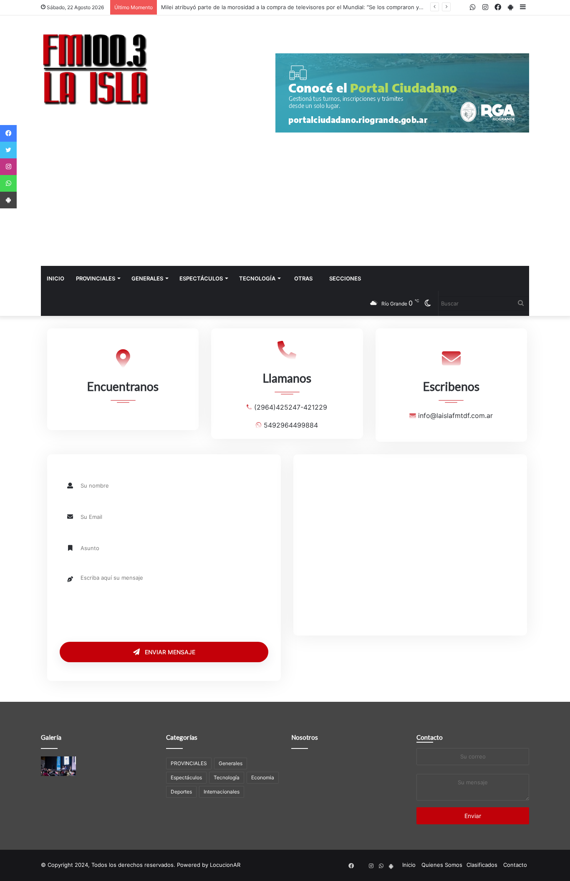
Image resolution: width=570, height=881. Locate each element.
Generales (147, 278)
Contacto (429, 737)
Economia (262, 777)
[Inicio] (95, 68)
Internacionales (222, 791)
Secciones (345, 278)
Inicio (55, 278)
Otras (303, 278)
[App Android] (8, 200)
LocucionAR (225, 864)
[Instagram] (8, 166)
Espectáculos (201, 278)
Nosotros (304, 737)
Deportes (181, 791)
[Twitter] (8, 150)
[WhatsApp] (8, 183)
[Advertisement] (285, 203)
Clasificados (482, 864)
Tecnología (257, 278)
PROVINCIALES (95, 278)
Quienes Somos (441, 864)
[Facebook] (8, 133)
